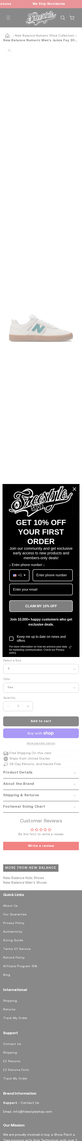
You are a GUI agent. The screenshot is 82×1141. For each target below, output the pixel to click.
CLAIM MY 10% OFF (41, 606)
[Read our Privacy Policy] (70, 647)
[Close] (74, 489)
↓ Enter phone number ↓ (27, 565)
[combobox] (19, 575)
